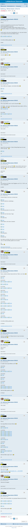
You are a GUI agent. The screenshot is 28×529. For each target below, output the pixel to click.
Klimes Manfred (6, 121)
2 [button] (15, 13)
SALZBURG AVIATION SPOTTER (6, 93)
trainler (2, 462)
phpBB (10, 526)
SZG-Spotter (3, 15)
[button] (17, 13)
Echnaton (6, 190)
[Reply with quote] (24, 16)
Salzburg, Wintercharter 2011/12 (10, 9)
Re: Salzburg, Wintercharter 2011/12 (9, 51)
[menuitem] (3, 4)
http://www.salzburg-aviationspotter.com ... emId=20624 (12, 470)
